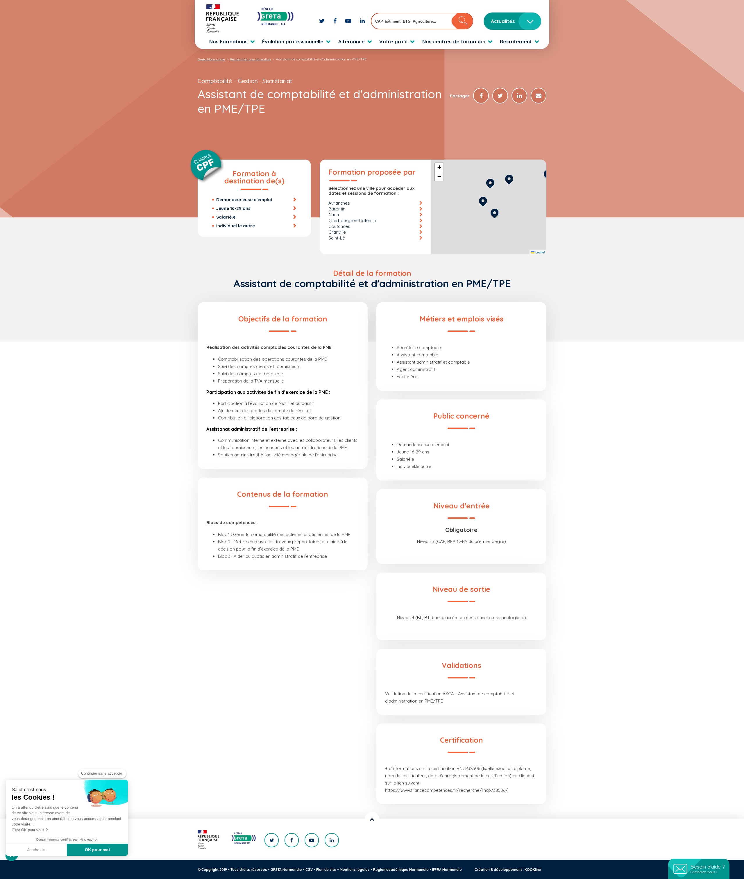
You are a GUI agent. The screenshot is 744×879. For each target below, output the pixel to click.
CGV (309, 869)
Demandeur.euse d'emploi (244, 199)
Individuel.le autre (235, 226)
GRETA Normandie (286, 869)
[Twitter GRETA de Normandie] (322, 20)
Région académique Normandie (401, 869)
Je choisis (36, 849)
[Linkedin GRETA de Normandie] (362, 20)
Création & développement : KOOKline (508, 869)
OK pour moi (97, 849)
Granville (337, 232)
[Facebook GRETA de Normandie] (335, 20)
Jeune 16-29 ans (233, 208)
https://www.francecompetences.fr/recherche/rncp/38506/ (446, 790)
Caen (333, 214)
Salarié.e (225, 217)
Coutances (339, 226)
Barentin (336, 209)
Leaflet (539, 252)
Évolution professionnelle (292, 41)
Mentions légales (355, 869)
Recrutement (516, 41)
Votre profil (393, 41)
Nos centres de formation (453, 41)
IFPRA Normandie (447, 869)
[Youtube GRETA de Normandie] (349, 20)
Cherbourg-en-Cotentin (352, 220)
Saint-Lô (336, 238)
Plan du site (326, 869)
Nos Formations (228, 41)
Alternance (351, 41)
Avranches (339, 203)
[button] (494, 212)
